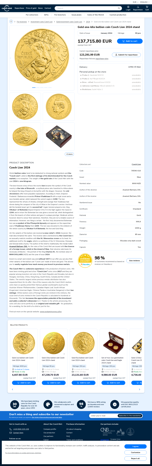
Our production (49, 432)
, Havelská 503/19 (93, 75)
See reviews (134, 260)
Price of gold (31, 8)
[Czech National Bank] (107, 432)
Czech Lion (136, 164)
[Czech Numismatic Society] (130, 432)
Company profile (50, 429)
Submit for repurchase (128, 55)
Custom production (118, 15)
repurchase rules (102, 58)
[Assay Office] (121, 432)
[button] (144, 2)
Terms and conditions (74, 440)
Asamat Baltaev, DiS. (18, 246)
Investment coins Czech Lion (42, 22)
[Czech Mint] (7, 8)
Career (46, 440)
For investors (60, 15)
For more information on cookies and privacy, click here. (23, 453)
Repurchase (19, 8)
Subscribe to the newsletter (130, 416)
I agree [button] (136, 446)
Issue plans (76, 15)
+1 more (69, 154)
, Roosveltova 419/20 (96, 82)
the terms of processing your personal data (47, 417)
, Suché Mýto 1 (92, 89)
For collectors (32, 15)
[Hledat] (119, 8)
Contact (48, 8)
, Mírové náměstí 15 (98, 86)
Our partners (48, 436)
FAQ (68, 436)
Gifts (46, 15)
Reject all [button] (135, 458)
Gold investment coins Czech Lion (69, 22)
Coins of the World (95, 15)
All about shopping (73, 429)
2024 (88, 22)
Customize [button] (135, 452)
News (40, 8)
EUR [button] (135, 2)
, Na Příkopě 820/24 (93, 78)
